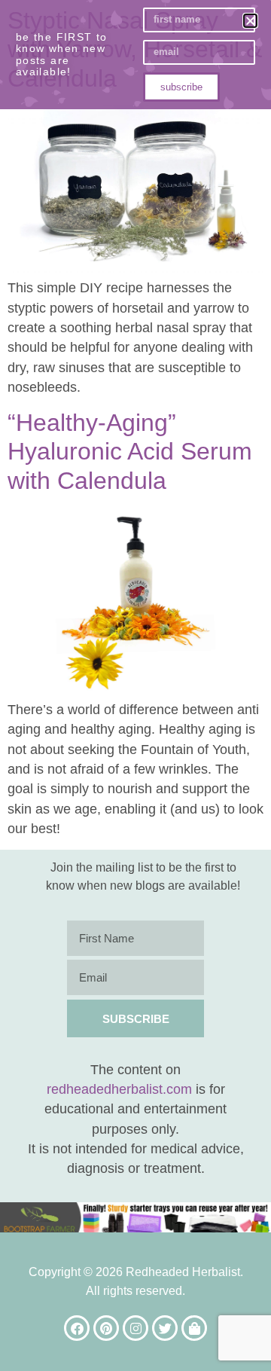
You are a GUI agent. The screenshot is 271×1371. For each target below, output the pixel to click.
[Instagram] (135, 1328)
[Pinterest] (106, 1328)
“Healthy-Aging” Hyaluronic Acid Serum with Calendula (130, 451)
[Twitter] (165, 1328)
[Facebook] (77, 1328)
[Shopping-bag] (194, 1328)
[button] (250, 20)
